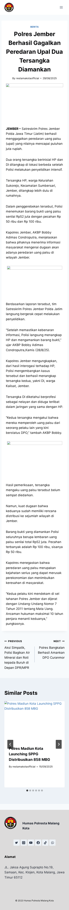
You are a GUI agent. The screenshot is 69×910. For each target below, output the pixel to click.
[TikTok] (45, 842)
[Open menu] (61, 7)
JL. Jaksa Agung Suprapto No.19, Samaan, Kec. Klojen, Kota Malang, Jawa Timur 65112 (34, 872)
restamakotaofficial (27, 78)
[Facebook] (38, 842)
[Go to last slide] (10, 744)
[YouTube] (31, 842)
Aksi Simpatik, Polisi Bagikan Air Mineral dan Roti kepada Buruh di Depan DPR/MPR (17, 654)
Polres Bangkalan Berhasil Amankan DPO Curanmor (51, 649)
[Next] (59, 744)
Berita (34, 26)
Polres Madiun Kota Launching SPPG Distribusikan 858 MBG (29, 754)
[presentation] (34, 721)
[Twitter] (16, 842)
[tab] (27, 790)
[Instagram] (24, 842)
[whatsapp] (52, 842)
